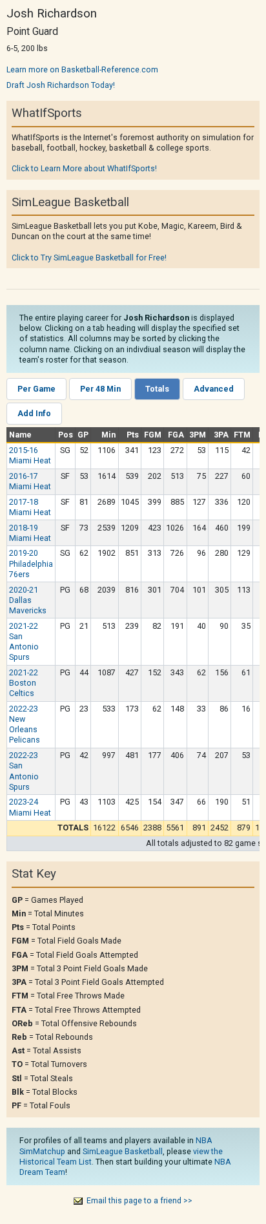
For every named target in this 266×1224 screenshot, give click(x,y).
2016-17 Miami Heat (30, 481)
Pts (133, 434)
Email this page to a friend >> (139, 1200)
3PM (197, 434)
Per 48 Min (100, 389)
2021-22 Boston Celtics (23, 683)
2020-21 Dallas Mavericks (27, 600)
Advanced (214, 389)
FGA (176, 434)
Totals (157, 389)
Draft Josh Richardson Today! (60, 85)
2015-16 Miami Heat (30, 455)
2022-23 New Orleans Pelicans (24, 724)
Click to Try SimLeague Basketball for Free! (89, 257)
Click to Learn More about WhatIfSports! (84, 168)
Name (20, 434)
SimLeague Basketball (123, 1151)
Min (108, 434)
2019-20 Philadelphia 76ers (31, 563)
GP (82, 434)
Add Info (34, 413)
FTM (242, 434)
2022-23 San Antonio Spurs (24, 771)
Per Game (36, 389)
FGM (152, 434)
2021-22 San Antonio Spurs (24, 641)
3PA (221, 434)
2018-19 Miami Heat (30, 533)
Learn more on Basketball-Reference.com (82, 69)
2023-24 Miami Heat (30, 807)
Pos (65, 434)
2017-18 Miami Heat (30, 507)
